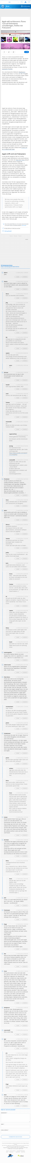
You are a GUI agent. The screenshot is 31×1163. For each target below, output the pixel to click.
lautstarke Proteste (7, 69)
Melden (17, 289)
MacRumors (22, 72)
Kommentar (4, 1112)
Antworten (25, 289)
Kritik (20, 236)
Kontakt (29, 2)
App (25, 2)
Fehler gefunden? (8, 231)
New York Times (20, 160)
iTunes (15, 236)
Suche (22, 2)
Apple (11, 236)
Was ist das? (24, 225)
